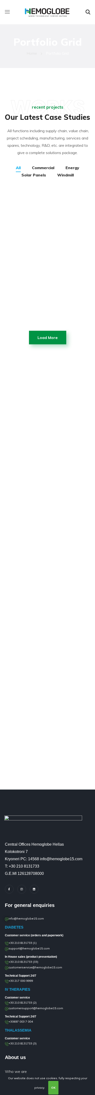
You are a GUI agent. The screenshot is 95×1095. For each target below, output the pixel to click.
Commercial (43, 167)
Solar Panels (33, 175)
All (18, 167)
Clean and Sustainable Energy (35, 224)
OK (53, 1087)
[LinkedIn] (34, 889)
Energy (72, 167)
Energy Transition (45, 321)
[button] (88, 12)
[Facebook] (9, 889)
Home (32, 53)
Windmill (65, 175)
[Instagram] (21, 889)
